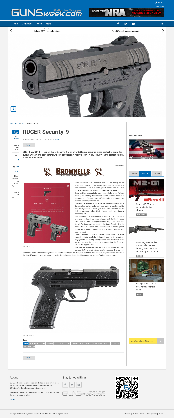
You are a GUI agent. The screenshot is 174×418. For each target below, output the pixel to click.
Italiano (29, 145)
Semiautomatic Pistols (101, 343)
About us (127, 414)
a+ (18, 171)
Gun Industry (65, 343)
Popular (146, 174)
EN (159, 2)
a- (15, 171)
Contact (135, 414)
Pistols (57, 140)
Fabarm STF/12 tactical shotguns (47, 31)
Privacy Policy (151, 414)
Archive (157, 174)
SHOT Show (115, 343)
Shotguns (141, 215)
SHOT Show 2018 (29, 346)
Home (15, 23)
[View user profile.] (15, 132)
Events (42, 343)
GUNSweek (15, 138)
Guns (56, 343)
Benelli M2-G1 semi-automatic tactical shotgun (145, 207)
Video (39, 23)
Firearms (50, 343)
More (48, 23)
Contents (26, 23)
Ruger (26, 343)
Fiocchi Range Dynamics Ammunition (126, 31)
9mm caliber (34, 343)
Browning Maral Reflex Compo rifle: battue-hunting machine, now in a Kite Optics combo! (147, 247)
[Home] (47, 11)
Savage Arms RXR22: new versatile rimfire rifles (146, 286)
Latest (134, 174)
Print (17, 167)
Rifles (139, 256)
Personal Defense (77, 343)
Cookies (161, 414)
